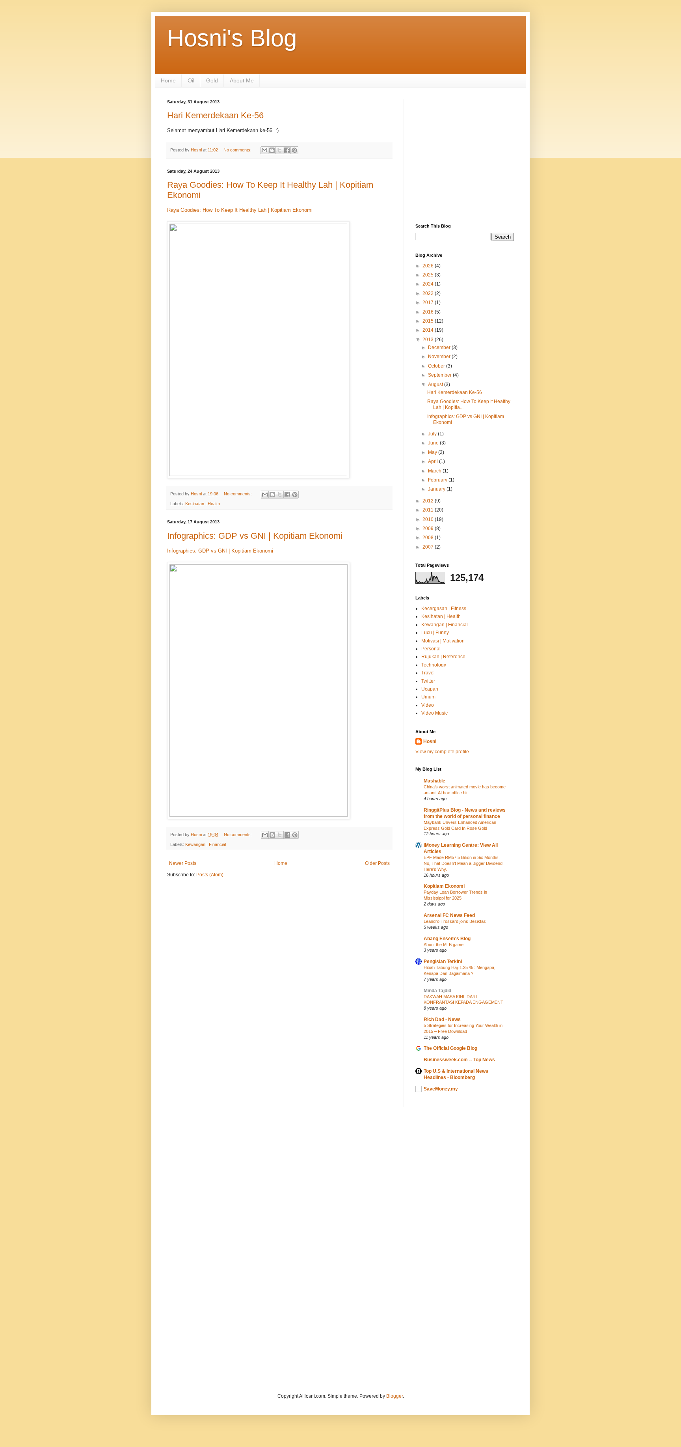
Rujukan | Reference (443, 656)
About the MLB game (443, 944)
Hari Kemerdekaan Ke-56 (215, 115)
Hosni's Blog (232, 38)
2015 (428, 321)
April (433, 461)
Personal (431, 649)
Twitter (428, 681)
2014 (428, 330)
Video (427, 705)
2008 (428, 537)
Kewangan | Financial (205, 844)
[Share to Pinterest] (294, 150)
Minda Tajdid (437, 990)
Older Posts (377, 863)
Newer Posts (182, 863)
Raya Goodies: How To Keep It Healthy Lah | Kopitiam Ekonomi (240, 210)
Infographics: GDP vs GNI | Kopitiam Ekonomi (254, 536)
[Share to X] (279, 150)
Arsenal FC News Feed (449, 915)
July (433, 434)
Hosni (429, 741)
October (437, 366)
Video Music (434, 713)
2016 (428, 312)
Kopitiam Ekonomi (444, 886)
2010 (428, 519)
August (436, 384)
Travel (428, 673)
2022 (428, 293)
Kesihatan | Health (202, 503)
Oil (191, 80)
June (434, 443)
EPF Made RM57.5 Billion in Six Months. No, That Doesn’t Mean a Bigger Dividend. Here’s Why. (464, 863)
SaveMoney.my (441, 1089)
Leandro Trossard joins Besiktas (455, 921)
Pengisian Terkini (443, 961)
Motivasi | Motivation (443, 641)
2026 (428, 266)
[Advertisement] (548, 154)
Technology (433, 665)
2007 (428, 547)
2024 (428, 284)
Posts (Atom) (209, 875)
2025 (428, 275)
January (437, 489)
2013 (428, 339)
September (440, 375)
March (435, 471)
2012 (428, 501)
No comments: (238, 150)
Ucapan (429, 689)
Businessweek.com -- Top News (459, 1059)
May (433, 452)
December (440, 347)
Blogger (394, 1396)
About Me (242, 80)
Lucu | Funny (435, 632)
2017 (428, 302)
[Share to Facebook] (287, 150)
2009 (428, 528)
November (440, 356)
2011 (428, 510)
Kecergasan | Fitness (443, 608)
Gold (212, 80)
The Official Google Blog (450, 1048)
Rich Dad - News (442, 1019)
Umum (428, 697)
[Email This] (264, 150)
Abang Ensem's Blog (447, 938)
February (438, 480)
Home (168, 80)
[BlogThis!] (272, 150)
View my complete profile (442, 751)
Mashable (434, 781)
